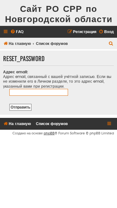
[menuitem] (16, 32)
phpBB (49, 133)
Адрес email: (15, 72)
